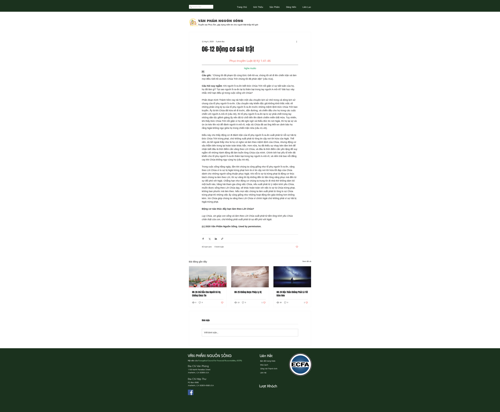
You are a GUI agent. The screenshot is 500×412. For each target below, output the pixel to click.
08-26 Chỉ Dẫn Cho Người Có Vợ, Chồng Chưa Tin (206, 293)
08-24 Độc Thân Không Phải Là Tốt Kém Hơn (292, 293)
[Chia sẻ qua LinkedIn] (216, 238)
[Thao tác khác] (296, 41)
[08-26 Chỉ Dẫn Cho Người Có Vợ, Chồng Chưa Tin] (208, 276)
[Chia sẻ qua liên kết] (222, 238)
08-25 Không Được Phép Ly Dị (247, 292)
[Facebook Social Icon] (190, 392)
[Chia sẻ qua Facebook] (203, 238)
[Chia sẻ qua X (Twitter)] (209, 238)
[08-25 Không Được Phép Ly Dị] (250, 276)
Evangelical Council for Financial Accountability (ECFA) (220, 360)
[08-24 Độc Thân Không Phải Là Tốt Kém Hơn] (292, 276)
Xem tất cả (306, 261)
